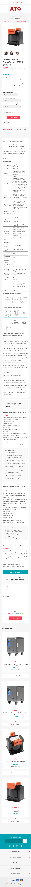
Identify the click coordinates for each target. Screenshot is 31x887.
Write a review (23, 68)
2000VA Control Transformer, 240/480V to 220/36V (15, 762)
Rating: (15, 611)
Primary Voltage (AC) (9, 98)
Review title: (6, 590)
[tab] (15, 136)
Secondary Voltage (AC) (10, 104)
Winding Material (8, 92)
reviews (16, 68)
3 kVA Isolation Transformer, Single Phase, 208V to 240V (15, 713)
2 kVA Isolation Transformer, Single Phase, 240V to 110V (15, 665)
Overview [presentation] (5, 136)
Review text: (6, 596)
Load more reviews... (15, 572)
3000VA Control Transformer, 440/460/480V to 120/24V (15, 810)
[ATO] (5, 16)
